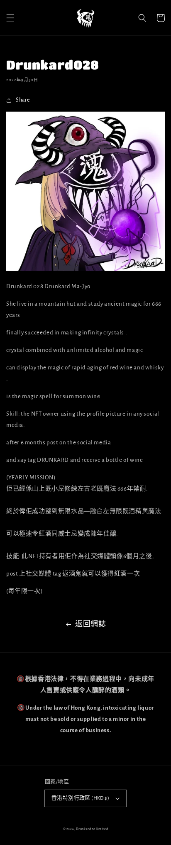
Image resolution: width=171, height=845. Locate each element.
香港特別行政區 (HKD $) (80, 798)
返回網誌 (90, 624)
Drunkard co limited (92, 829)
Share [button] (23, 100)
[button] (10, 18)
